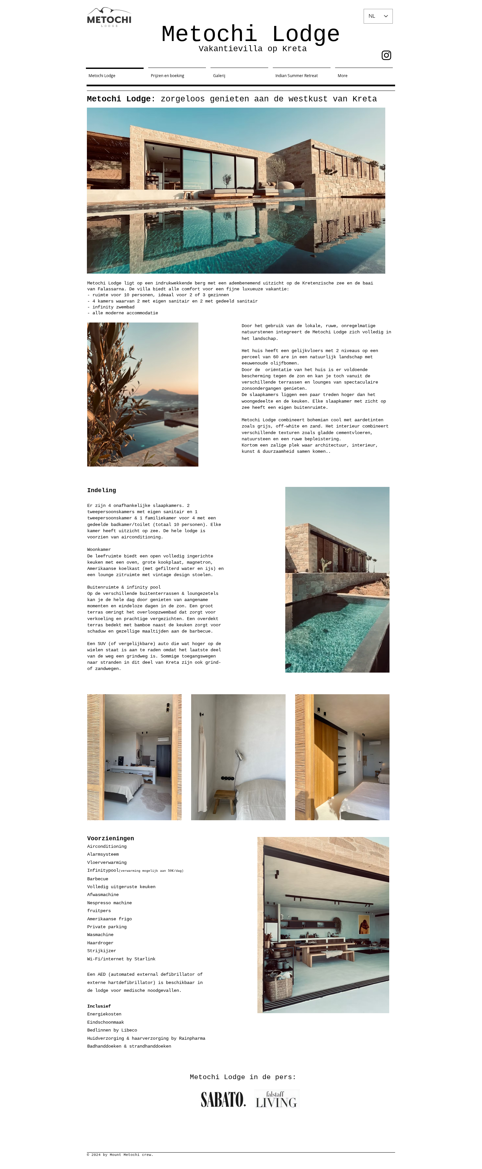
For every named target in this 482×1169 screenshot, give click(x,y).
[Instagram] (386, 55)
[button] (381, 665)
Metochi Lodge (250, 35)
